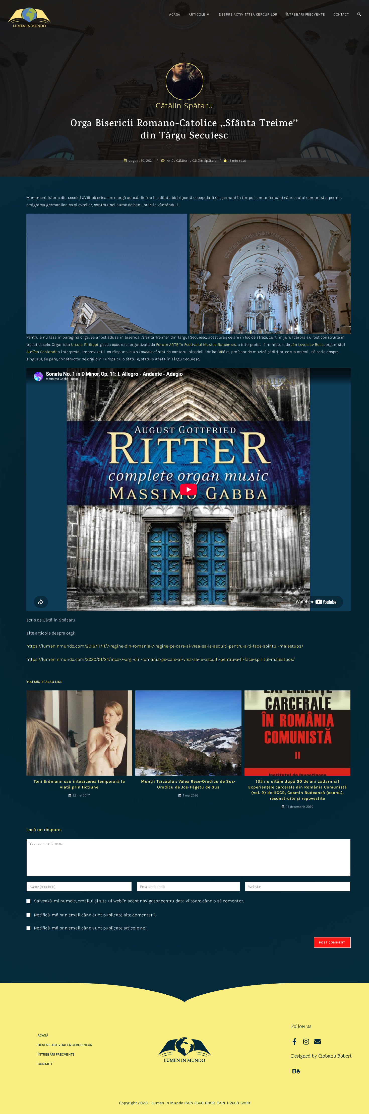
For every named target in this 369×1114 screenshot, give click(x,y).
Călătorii (183, 160)
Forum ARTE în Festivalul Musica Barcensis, (196, 344)
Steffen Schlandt (41, 351)
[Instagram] (306, 1041)
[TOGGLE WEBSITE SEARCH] (359, 15)
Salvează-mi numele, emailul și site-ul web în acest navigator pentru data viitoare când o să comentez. (139, 901)
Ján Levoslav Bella (307, 344)
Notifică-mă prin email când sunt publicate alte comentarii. (95, 915)
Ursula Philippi (84, 344)
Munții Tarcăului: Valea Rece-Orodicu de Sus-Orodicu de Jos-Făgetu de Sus (188, 784)
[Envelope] (317, 1041)
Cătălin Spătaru (184, 105)
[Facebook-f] (294, 1041)
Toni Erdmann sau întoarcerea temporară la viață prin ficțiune (79, 784)
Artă (170, 160)
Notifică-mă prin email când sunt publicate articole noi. (91, 928)
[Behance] (296, 1071)
